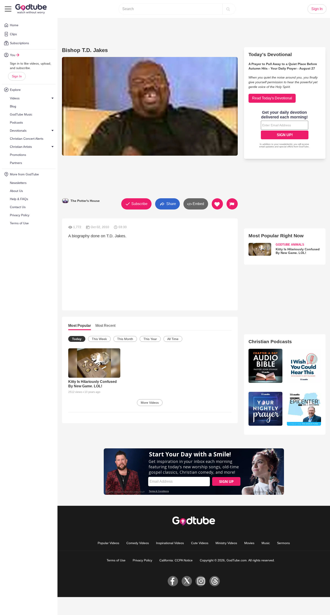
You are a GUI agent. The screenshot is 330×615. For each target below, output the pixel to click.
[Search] (228, 9)
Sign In (17, 76)
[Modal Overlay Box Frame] (165, 307)
